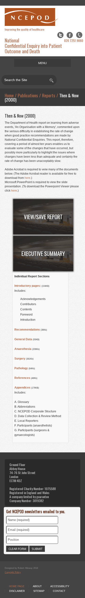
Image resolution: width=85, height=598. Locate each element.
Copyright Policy (13, 572)
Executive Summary (43, 253)
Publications (28, 95)
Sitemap (38, 591)
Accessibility (59, 586)
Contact (59, 591)
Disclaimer (17, 591)
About (37, 586)
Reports (48, 95)
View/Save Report (43, 216)
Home (9, 95)
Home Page (16, 586)
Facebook (70, 35)
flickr (79, 35)
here (27, 178)
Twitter (60, 35)
